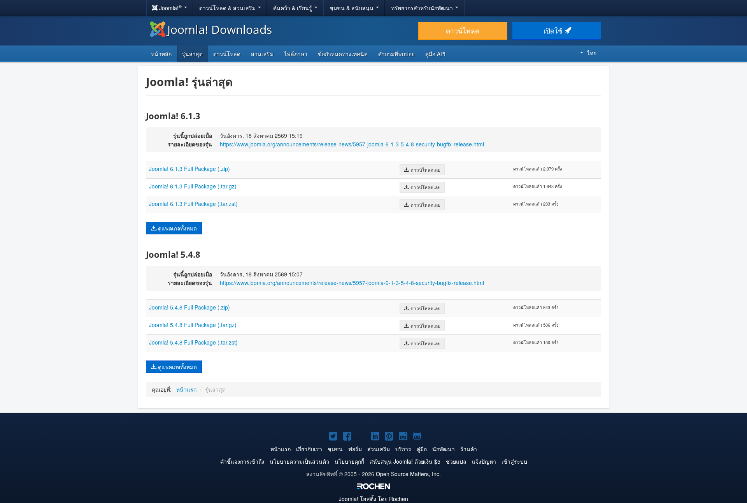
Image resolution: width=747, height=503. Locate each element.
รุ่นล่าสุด (192, 54)
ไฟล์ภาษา (295, 54)
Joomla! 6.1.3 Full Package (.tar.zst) (193, 204)
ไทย (591, 53)
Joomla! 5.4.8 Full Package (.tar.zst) (193, 342)
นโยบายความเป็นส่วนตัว (299, 461)
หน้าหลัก (161, 54)
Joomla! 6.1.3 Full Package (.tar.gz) (193, 186)
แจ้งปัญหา (484, 461)
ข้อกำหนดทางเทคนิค (343, 54)
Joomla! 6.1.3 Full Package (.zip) (189, 168)
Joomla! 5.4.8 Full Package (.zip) (189, 307)
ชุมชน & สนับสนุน (352, 8)
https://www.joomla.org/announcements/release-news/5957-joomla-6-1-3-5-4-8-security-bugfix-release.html (352, 144)
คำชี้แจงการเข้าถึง (242, 461)
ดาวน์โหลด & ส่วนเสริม (228, 8)
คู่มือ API (435, 54)
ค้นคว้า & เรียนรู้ (293, 8)
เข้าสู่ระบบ (514, 461)
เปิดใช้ (554, 30)
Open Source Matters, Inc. (408, 474)
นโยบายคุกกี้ (349, 461)
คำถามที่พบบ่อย (396, 54)
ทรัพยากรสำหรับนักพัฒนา (422, 8)
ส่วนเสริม (262, 54)
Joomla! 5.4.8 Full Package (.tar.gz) (193, 325)
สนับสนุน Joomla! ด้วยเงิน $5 (405, 461)
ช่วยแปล (456, 461)
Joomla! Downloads (219, 29)
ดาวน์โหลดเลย (424, 169)
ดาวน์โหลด (462, 30)
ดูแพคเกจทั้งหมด (176, 228)
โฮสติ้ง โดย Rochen (373, 499)
